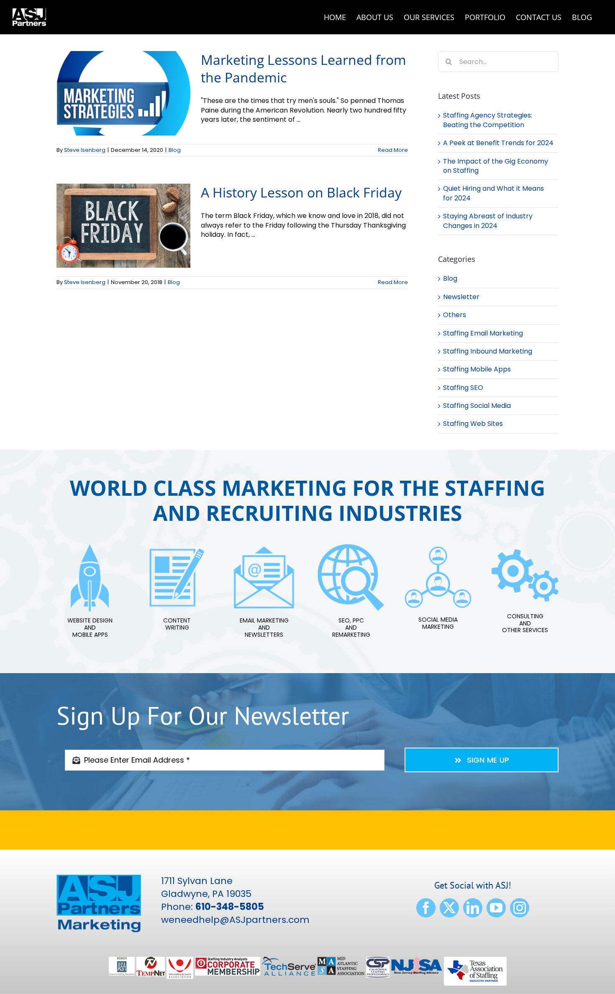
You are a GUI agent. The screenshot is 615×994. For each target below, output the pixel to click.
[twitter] (449, 907)
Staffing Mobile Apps (477, 369)
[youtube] (496, 907)
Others (454, 315)
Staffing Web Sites (473, 423)
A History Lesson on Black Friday (301, 192)
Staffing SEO (463, 387)
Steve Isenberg (84, 150)
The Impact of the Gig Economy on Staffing (495, 165)
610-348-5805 (229, 906)
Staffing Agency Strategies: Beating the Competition (487, 119)
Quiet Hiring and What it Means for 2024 (493, 193)
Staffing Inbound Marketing (487, 351)
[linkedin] (472, 907)
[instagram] (519, 907)
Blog (175, 150)
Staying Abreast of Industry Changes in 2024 (488, 220)
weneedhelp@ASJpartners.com (235, 919)
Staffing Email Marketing (483, 333)
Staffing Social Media (477, 405)
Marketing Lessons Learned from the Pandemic (303, 68)
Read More (393, 150)
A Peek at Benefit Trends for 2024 (498, 143)
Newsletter (461, 297)
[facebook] (426, 907)
